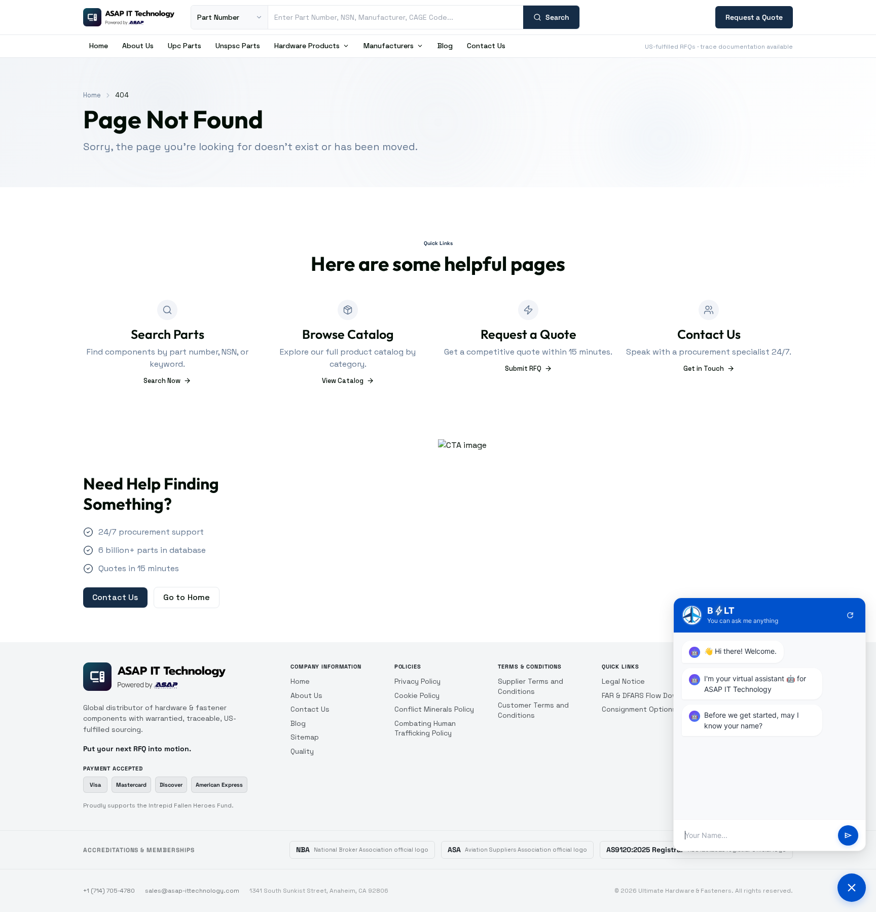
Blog (445, 45)
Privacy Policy (417, 681)
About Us (138, 45)
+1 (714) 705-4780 (109, 891)
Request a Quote (754, 17)
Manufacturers (388, 45)
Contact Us (486, 45)
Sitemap (304, 737)
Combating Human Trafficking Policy (425, 728)
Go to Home (186, 597)
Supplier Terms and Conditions (530, 686)
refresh (850, 615)
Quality (302, 751)
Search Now (161, 380)
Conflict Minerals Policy (434, 709)
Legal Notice (623, 681)
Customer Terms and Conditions (533, 710)
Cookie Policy (417, 695)
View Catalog (342, 380)
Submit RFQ (523, 368)
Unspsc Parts (237, 45)
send (848, 835)
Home (98, 45)
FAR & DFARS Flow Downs (644, 695)
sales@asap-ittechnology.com (192, 891)
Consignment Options (639, 709)
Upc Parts (184, 45)
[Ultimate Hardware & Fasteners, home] (128, 17)
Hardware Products (307, 45)
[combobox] (395, 17)
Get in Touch (703, 368)
